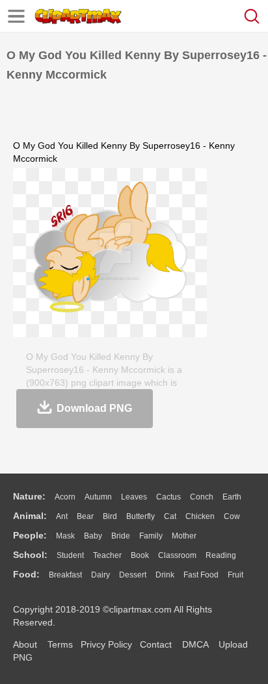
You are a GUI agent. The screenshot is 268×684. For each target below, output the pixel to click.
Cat (170, 516)
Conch (201, 496)
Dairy (100, 574)
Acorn (65, 496)
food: (26, 574)
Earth (231, 496)
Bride (120, 535)
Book (140, 555)
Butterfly (140, 516)
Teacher (107, 555)
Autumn (98, 496)
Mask (65, 535)
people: (30, 535)
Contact (156, 644)
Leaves (134, 496)
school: (30, 555)
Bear (85, 516)
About (25, 644)
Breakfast (65, 574)
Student (70, 555)
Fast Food (201, 574)
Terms (60, 644)
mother (184, 535)
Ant (62, 516)
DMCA (195, 644)
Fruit (235, 574)
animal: (30, 516)
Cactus (168, 496)
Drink (164, 574)
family (151, 535)
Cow (232, 516)
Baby (93, 535)
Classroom (177, 555)
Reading (221, 555)
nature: (29, 496)
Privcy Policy (106, 644)
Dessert (132, 574)
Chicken (200, 516)
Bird (110, 516)
